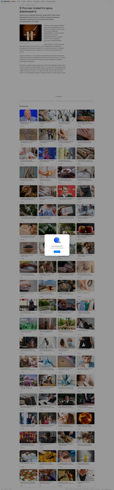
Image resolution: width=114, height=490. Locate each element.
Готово (57, 251)
